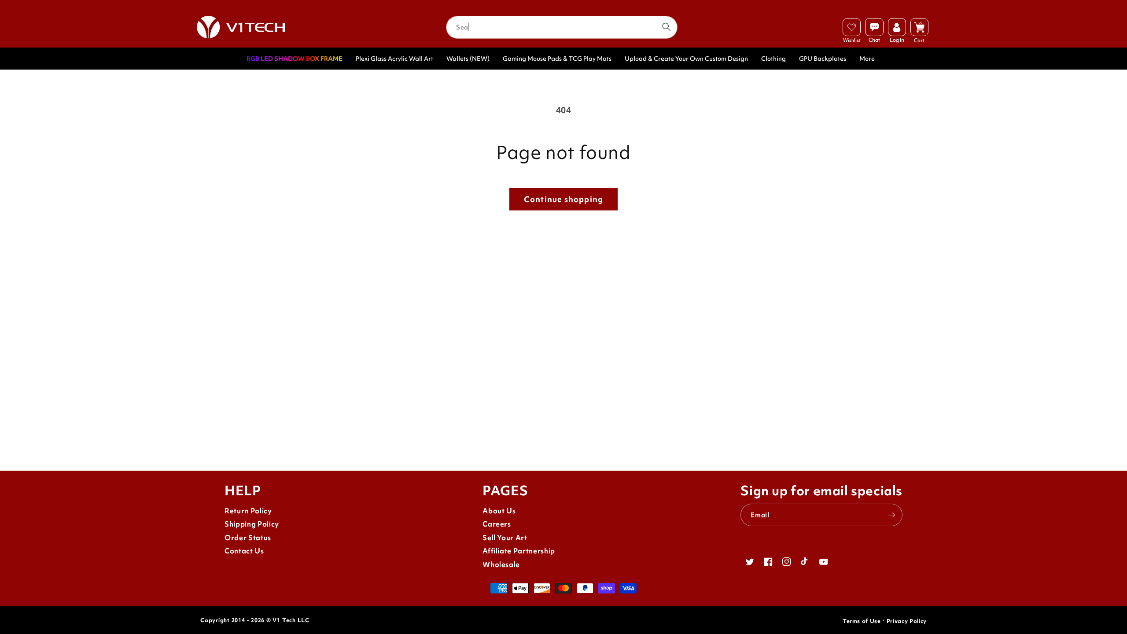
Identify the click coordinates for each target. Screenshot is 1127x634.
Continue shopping (563, 199)
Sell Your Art (504, 537)
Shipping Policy (252, 524)
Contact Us (244, 551)
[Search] (666, 26)
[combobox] (561, 27)
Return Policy (248, 511)
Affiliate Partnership (518, 551)
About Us (499, 511)
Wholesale (501, 564)
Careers (496, 524)
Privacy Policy (907, 621)
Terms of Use (862, 621)
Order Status (248, 537)
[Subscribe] (891, 515)
